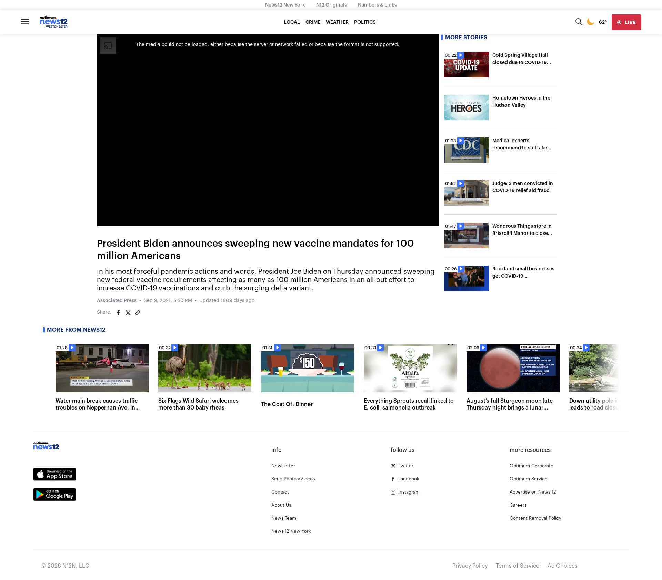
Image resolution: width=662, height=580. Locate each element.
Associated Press (117, 300)
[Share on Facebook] (118, 312)
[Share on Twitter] (128, 312)
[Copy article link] (137, 312)
